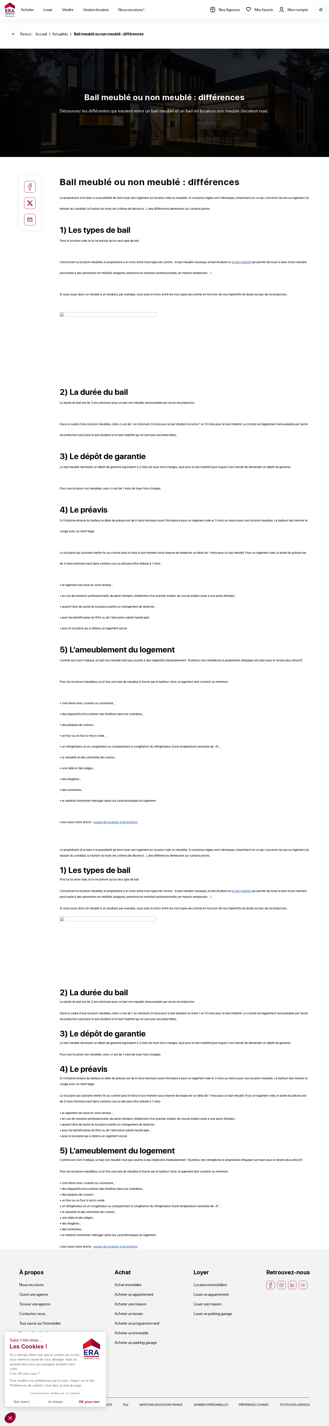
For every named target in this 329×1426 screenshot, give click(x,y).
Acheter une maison (130, 1303)
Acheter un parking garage (136, 1342)
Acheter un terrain (129, 1313)
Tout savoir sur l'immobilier (40, 1323)
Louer (48, 9)
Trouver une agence (34, 1303)
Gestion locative (96, 9)
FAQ (125, 1404)
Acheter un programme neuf (137, 1323)
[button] (10, 1418)
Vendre (67, 9)
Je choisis (55, 1402)
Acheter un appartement (134, 1294)
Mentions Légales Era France (161, 1404)
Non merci (21, 1402)
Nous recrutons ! (131, 9)
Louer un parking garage (213, 1313)
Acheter (27, 9)
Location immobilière (210, 1284)
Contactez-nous (32, 1313)
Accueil (41, 33)
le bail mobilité (241, 262)
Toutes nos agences (295, 1404)
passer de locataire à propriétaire (115, 822)
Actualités (60, 33)
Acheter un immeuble (131, 1332)
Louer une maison (208, 1303)
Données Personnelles (211, 1404)
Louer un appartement (211, 1294)
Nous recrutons (31, 1284)
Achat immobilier (128, 1284)
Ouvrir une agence (33, 1294)
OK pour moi (89, 1402)
